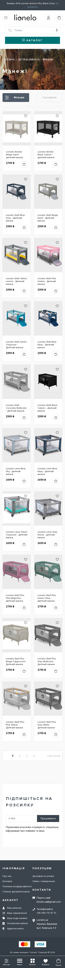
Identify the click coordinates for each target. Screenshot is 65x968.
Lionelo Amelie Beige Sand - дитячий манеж (14, 154)
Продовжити (48, 818)
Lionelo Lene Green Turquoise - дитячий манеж (16, 534)
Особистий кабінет (17, 923)
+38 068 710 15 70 (46, 912)
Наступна (53, 756)
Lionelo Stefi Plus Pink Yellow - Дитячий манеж (15, 725)
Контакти (7, 881)
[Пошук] (8, 30)
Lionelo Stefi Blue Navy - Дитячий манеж (47, 344)
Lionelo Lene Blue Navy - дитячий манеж (47, 471)
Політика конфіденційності (17, 886)
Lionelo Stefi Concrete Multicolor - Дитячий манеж (16, 408)
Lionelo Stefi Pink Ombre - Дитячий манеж (47, 281)
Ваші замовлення (17, 913)
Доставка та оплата (43, 876)
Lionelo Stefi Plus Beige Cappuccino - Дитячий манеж (16, 661)
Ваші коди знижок (17, 918)
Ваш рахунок (14, 907)
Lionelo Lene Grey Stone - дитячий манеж (47, 534)
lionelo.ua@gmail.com (49, 901)
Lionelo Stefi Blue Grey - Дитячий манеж (15, 218)
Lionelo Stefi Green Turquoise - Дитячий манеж (16, 344)
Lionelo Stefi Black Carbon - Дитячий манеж (47, 408)
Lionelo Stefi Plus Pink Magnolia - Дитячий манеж (15, 598)
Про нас (7, 876)
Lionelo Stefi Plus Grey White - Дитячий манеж (47, 725)
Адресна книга (15, 928)
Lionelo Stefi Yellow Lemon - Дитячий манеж (16, 281)
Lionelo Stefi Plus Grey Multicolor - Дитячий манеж (47, 661)
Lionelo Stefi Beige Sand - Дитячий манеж (48, 218)
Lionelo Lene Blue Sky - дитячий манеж (16, 471)
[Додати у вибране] (25, 117)
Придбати (24, 164)
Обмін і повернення (43, 881)
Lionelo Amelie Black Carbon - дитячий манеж (46, 154)
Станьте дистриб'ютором (16, 891)
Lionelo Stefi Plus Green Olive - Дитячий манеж (47, 598)
